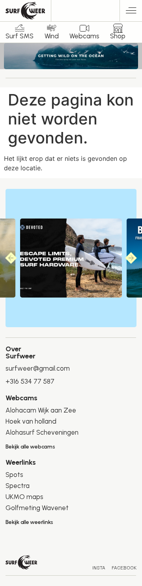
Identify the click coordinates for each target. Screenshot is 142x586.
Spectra (18, 486)
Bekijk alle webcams (30, 446)
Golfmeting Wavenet (37, 508)
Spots (14, 475)
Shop (117, 36)
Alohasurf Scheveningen (42, 432)
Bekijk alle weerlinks (29, 522)
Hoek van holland (31, 421)
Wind (52, 36)
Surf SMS (20, 36)
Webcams (84, 36)
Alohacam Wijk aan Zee (41, 410)
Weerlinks (21, 462)
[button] (131, 11)
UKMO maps (24, 497)
